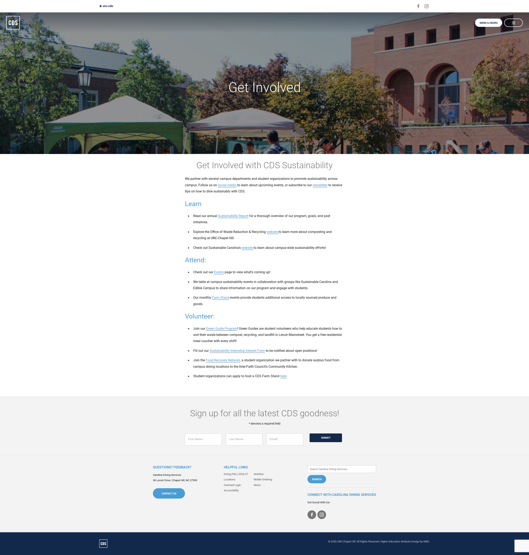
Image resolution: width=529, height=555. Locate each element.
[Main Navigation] (513, 23)
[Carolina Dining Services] (103, 543)
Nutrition (259, 474)
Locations (229, 479)
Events (219, 272)
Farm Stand (220, 298)
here (283, 376)
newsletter (320, 185)
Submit (325, 437)
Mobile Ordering (263, 479)
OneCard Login (232, 485)
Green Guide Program (221, 329)
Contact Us (169, 493)
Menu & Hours (489, 22)
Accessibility (231, 490)
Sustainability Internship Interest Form (237, 351)
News (257, 485)
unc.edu (107, 6)
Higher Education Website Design (399, 541)
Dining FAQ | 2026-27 (236, 474)
